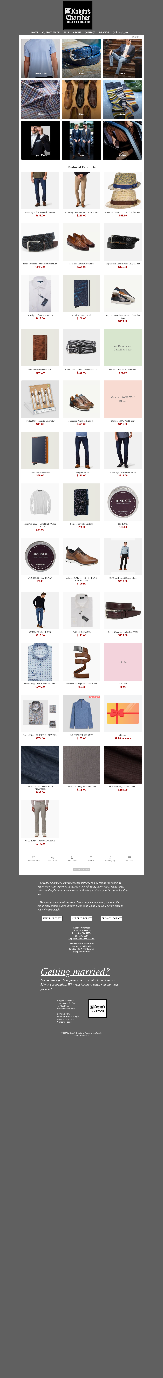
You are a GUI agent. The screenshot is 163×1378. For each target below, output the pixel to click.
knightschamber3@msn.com (81, 938)
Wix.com (86, 1035)
